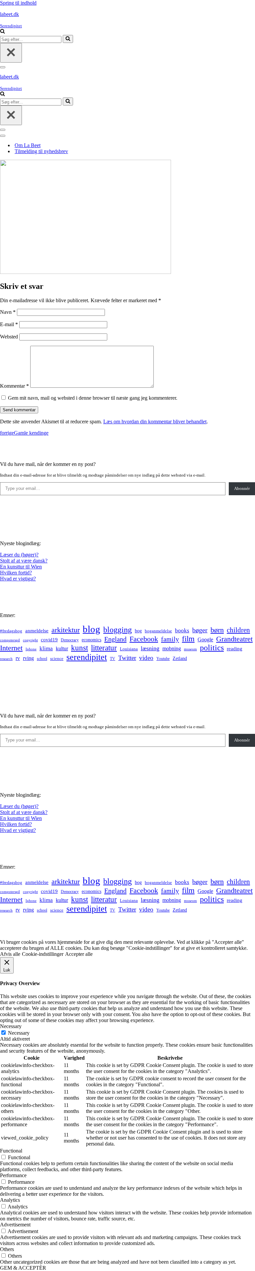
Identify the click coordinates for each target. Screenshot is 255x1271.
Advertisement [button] (15, 1224)
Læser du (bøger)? (19, 554)
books (182, 630)
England (115, 639)
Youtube (163, 659)
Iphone (31, 649)
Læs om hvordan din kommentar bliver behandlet (155, 421)
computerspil (10, 640)
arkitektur (65, 630)
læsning (150, 648)
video (146, 657)
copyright (30, 640)
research (6, 659)
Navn (8, 312)
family (170, 639)
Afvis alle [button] (10, 954)
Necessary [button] (11, 1026)
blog (91, 629)
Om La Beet (28, 145)
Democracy (70, 640)
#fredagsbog (11, 631)
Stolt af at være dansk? (23, 560)
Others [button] (7, 1249)
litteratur (104, 648)
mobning (171, 648)
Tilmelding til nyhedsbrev (41, 151)
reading (234, 648)
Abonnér (242, 488)
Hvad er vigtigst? (18, 578)
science (56, 658)
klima (46, 648)
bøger (200, 630)
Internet (11, 648)
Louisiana (129, 649)
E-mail (9, 324)
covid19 (49, 639)
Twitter (127, 657)
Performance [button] (13, 1175)
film (188, 639)
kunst (79, 647)
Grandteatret (234, 639)
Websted (9, 336)
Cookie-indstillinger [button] (42, 954)
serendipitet (86, 657)
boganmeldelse (158, 630)
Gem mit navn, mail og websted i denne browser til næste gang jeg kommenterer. (92, 398)
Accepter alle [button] (79, 954)
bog (138, 630)
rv (18, 658)
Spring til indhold (18, 3)
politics (212, 647)
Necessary (19, 1033)
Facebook (143, 639)
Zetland (180, 658)
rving (28, 658)
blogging (117, 629)
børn (217, 630)
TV (112, 658)
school (42, 659)
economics (91, 639)
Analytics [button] (10, 1200)
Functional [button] (11, 1151)
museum (190, 649)
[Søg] (2, 32)
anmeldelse (36, 630)
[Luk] (11, 53)
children (238, 630)
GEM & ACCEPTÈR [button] (23, 1268)
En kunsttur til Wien (21, 566)
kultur (62, 648)
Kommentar (14, 386)
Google (205, 639)
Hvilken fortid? (16, 572)
